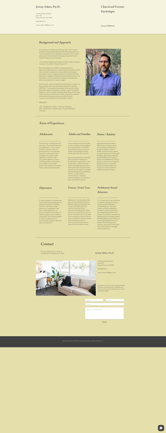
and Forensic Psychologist (112, 9)
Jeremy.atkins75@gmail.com (45, 25)
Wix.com (100, 341)
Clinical (105, 7)
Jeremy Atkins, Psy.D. (48, 7)
